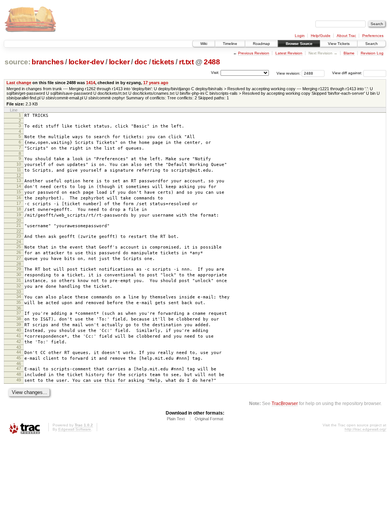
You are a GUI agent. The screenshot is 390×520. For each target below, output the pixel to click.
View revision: (288, 73)
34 (18, 296)
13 (18, 180)
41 (18, 335)
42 (18, 341)
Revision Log (372, 53)
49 (18, 380)
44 (18, 352)
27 (18, 258)
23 (18, 236)
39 (18, 324)
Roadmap (261, 43)
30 (18, 274)
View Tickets (339, 43)
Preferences (373, 35)
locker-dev (86, 62)
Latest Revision (288, 53)
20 (18, 220)
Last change (18, 82)
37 (18, 313)
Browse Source (299, 43)
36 (18, 308)
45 (18, 358)
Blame (349, 53)
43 (18, 347)
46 (18, 363)
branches (48, 62)
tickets (163, 62)
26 (18, 252)
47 (18, 368)
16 (18, 197)
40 (18, 330)
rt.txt (186, 62)
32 (18, 286)
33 (18, 291)
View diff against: (347, 73)
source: (17, 62)
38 (18, 318)
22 (18, 231)
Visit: (215, 72)
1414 (90, 82)
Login (300, 35)
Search (371, 43)
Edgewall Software (74, 429)
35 (18, 302)
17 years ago (155, 82)
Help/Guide (321, 35)
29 (18, 268)
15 (18, 192)
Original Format (209, 418)
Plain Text (176, 418)
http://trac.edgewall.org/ (365, 429)
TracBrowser (285, 403)
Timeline (230, 43)
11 (19, 169)
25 (18, 246)
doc (140, 62)
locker (119, 62)
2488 (212, 62)
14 (18, 186)
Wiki (203, 43)
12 (18, 175)
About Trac (346, 35)
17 (18, 203)
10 (18, 164)
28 (18, 264)
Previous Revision (253, 53)
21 (18, 225)
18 (18, 209)
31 (18, 280)
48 (18, 374)
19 (18, 214)
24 (18, 241)
